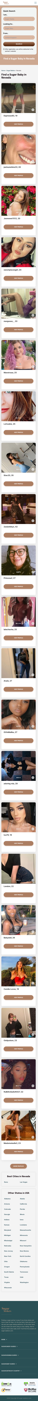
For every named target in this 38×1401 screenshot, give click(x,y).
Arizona (7, 1204)
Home (3, 70)
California (23, 1204)
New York (7, 1256)
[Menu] (35, 3)
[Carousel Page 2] (17, 109)
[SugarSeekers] (6, 3)
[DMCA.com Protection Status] (6, 1384)
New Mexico (24, 1251)
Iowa (21, 1220)
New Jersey (8, 1251)
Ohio (6, 1261)
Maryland (7, 1230)
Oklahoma (23, 1261)
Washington (24, 1282)
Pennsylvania (24, 1267)
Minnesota (24, 1235)
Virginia (7, 1282)
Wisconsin (8, 1288)
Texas (6, 1277)
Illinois (22, 1214)
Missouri (23, 1240)
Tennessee (24, 1272)
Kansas (6, 1225)
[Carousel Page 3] (19, 109)
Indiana (6, 1220)
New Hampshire (26, 1246)
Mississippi (8, 1240)
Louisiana (23, 1225)
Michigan (7, 1235)
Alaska (22, 1199)
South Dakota (9, 1272)
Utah (21, 1277)
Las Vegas (23, 1182)
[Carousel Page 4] (20, 109)
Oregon (7, 1267)
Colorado (7, 1209)
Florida (22, 1209)
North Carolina (25, 1256)
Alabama (7, 1199)
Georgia (7, 1214)
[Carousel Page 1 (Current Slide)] (16, 109)
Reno (6, 1182)
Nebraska (7, 1246)
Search (19, 44)
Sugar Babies (11, 70)
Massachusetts (25, 1230)
